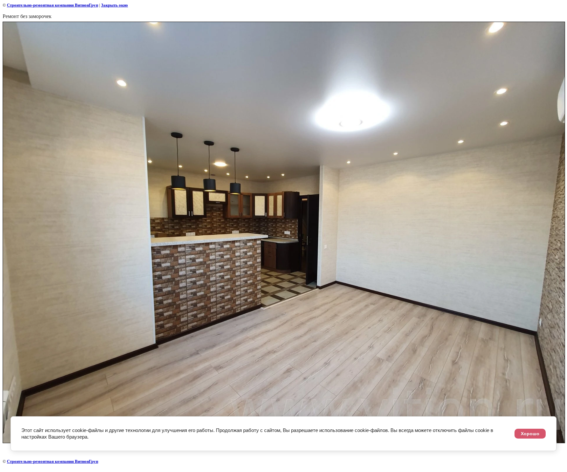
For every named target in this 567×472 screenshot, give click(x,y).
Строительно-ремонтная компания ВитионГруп (52, 5)
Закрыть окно (114, 5)
